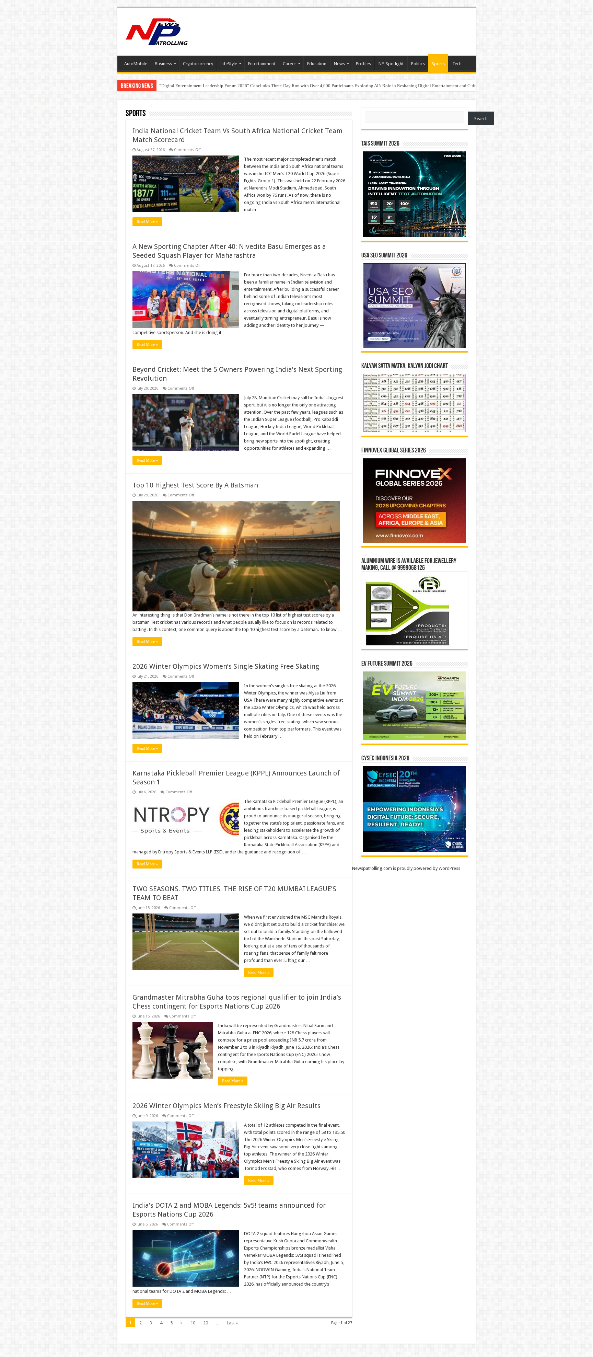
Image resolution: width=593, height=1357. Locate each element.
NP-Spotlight (391, 63)
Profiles (363, 63)
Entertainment (261, 63)
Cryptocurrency (198, 63)
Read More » (147, 221)
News (339, 63)
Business (163, 63)
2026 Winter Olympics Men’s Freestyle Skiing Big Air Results (226, 1106)
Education (316, 63)
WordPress (449, 868)
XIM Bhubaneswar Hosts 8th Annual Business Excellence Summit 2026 (225, 85)
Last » (232, 1322)
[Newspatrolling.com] (157, 30)
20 (205, 1322)
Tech (457, 63)
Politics (418, 63)
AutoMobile (135, 63)
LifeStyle (229, 63)
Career (289, 63)
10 (192, 1322)
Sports (438, 63)
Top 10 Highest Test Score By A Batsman (195, 485)
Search (481, 118)
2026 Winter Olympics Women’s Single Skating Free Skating (225, 666)
